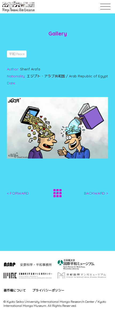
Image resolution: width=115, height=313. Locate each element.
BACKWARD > (96, 193)
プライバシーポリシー (48, 290)
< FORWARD (18, 193)
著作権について (14, 290)
